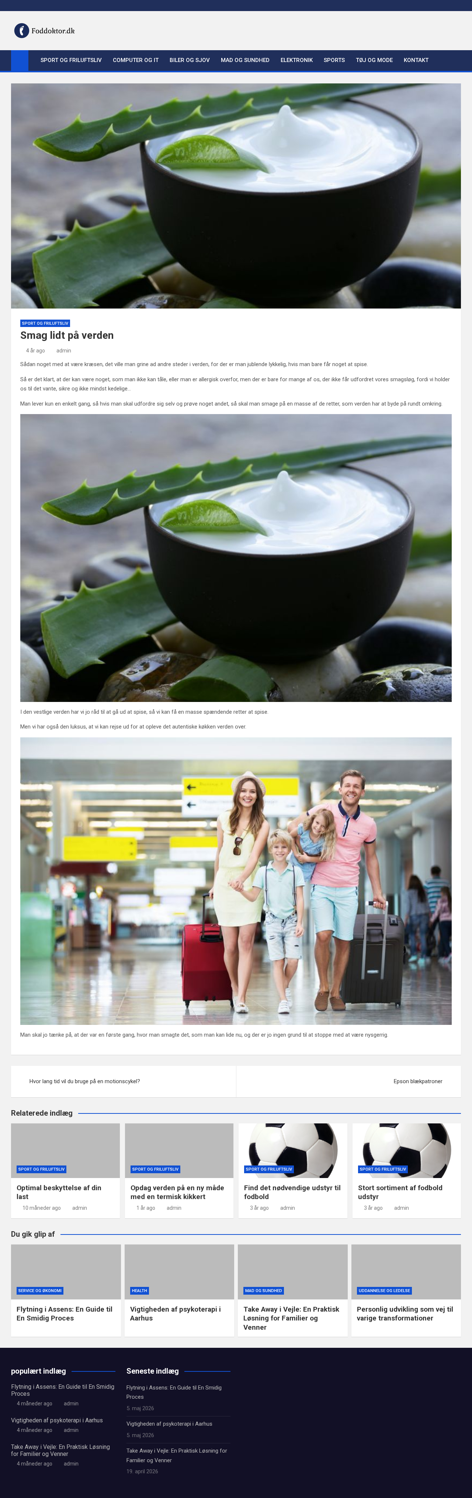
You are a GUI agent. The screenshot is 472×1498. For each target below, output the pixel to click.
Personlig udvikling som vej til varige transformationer (405, 1314)
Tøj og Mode (374, 60)
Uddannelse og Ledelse (384, 1290)
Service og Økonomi (40, 1290)
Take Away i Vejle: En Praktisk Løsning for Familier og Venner (291, 1318)
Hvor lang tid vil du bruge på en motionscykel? (85, 1081)
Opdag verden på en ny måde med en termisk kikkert (177, 1192)
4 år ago (35, 351)
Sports (334, 60)
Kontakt (416, 60)
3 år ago (259, 1208)
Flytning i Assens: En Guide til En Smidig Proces (64, 1314)
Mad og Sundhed (245, 60)
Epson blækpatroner (418, 1081)
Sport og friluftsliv (71, 60)
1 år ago (145, 1208)
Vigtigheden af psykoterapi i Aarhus (57, 1420)
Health (139, 1290)
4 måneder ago (34, 1403)
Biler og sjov (190, 60)
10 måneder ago (41, 1208)
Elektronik (297, 60)
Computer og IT (136, 60)
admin (63, 351)
